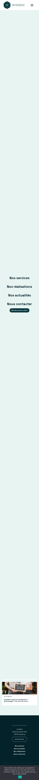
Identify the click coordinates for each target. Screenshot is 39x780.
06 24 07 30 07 (19, 739)
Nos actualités (19, 295)
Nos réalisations (19, 287)
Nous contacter (19, 304)
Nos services (20, 278)
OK (20, 777)
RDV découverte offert (19, 310)
